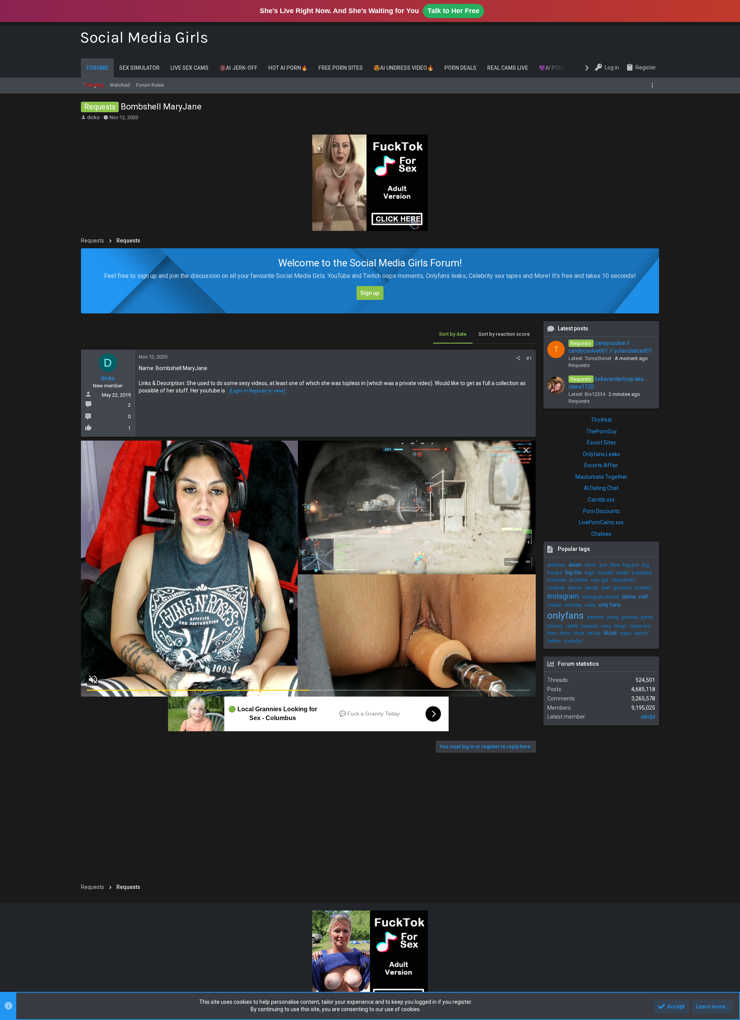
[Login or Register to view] (256, 391)
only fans (610, 605)
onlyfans (565, 615)
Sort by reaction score (504, 334)
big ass (631, 565)
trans (625, 633)
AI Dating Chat (601, 488)
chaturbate (623, 580)
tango (620, 626)
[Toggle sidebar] (654, 85)
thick (579, 633)
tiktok (610, 633)
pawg (613, 617)
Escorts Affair (601, 465)
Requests (579, 365)
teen (552, 633)
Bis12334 (595, 394)
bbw (615, 565)
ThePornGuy (601, 431)
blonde (605, 573)
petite (647, 617)
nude (590, 605)
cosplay (556, 588)
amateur (556, 565)
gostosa (622, 588)
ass (603, 565)
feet (605, 588)
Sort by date (453, 334)
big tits (573, 572)
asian (575, 565)
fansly (591, 588)
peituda (630, 617)
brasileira (642, 573)
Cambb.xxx (601, 500)
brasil (622, 573)
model (554, 605)
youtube (573, 641)
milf (643, 597)
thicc (565, 633)
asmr (590, 565)
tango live (640, 626)
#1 (529, 358)
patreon (595, 617)
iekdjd (648, 717)
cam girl (599, 580)
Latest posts (573, 328)
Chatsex (601, 534)
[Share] (518, 358)
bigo (590, 573)
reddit (572, 626)
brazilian (556, 580)
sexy (606, 626)
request (589, 626)
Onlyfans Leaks (601, 454)
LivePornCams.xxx (601, 522)
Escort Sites (601, 442)
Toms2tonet (598, 358)
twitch (641, 633)
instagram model (600, 597)
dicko (93, 117)
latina (629, 597)
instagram (563, 596)
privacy (555, 626)
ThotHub (601, 420)
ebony (575, 588)
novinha (573, 605)
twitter (554, 641)
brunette (578, 580)
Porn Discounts (601, 511)
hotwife (643, 588)
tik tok (593, 633)
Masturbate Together (601, 477)
